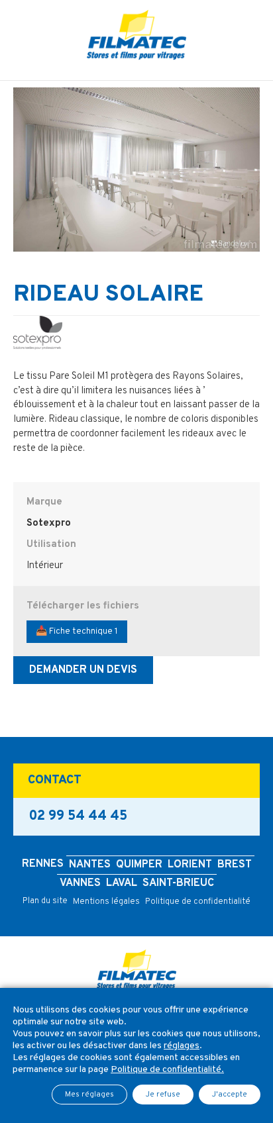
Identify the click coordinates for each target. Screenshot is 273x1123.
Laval (121, 883)
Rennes (43, 864)
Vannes (80, 883)
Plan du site (45, 901)
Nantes (90, 864)
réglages (181, 1045)
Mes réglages (89, 1094)
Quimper (139, 864)
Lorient (190, 864)
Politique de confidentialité (197, 902)
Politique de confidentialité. (167, 1069)
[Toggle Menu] (136, 70)
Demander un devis (83, 670)
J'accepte (229, 1094)
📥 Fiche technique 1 (77, 631)
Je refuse (163, 1094)
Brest (234, 864)
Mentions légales (106, 902)
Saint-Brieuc (178, 883)
